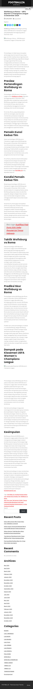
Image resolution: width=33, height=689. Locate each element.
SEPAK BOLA (7, 657)
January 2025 (7, 612)
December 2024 (8, 615)
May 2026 (6, 565)
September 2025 (8, 589)
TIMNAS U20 (7, 665)
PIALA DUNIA (7, 654)
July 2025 (6, 594)
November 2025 (8, 583)
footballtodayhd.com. (10, 490)
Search (6, 508)
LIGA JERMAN (7, 645)
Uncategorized (8, 674)
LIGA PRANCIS (7, 648)
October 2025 (8, 586)
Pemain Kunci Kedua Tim (13, 496)
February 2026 (8, 574)
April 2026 (7, 568)
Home (28, 685)
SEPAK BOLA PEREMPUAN (11, 660)
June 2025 (7, 597)
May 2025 (6, 600)
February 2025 (8, 609)
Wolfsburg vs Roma (17, 96)
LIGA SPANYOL (8, 651)
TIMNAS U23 (7, 668)
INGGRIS (6, 631)
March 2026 (7, 571)
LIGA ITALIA (7, 642)
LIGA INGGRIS (7, 639)
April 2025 (7, 603)
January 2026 (7, 577)
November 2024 (8, 618)
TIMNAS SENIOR (8, 663)
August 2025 (7, 592)
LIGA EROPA (17, 18)
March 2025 (7, 606)
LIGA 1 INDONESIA (9, 633)
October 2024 (8, 621)
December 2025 (8, 580)
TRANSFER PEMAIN (9, 671)
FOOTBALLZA (16, 2)
